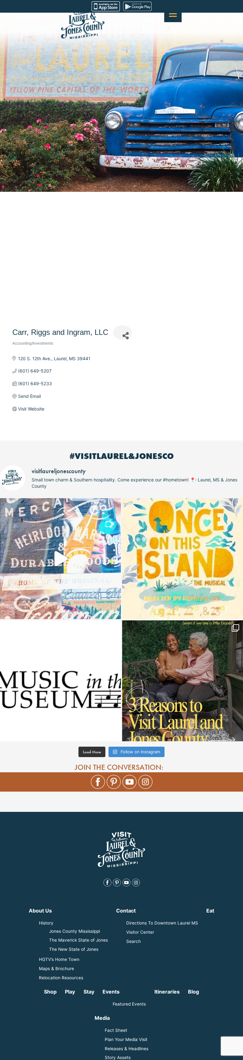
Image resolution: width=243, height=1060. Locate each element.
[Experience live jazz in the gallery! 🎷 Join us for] (60, 680)
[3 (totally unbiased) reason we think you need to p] (182, 680)
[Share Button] (122, 332)
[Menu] (173, 13)
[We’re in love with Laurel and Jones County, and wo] (60, 558)
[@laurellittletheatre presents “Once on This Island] (182, 558)
